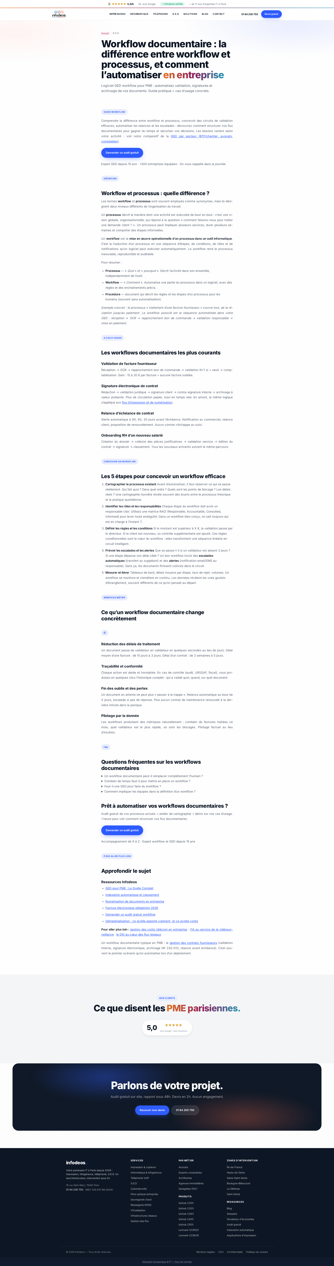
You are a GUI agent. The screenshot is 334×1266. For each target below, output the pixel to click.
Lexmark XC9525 (189, 1229)
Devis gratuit (271, 14)
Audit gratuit (234, 1224)
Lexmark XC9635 (189, 1235)
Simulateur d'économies (240, 1219)
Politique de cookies (257, 1252)
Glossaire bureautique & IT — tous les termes (167, 1261)
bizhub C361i (186, 1213)
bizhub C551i (186, 1224)
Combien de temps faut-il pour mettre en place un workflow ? (147, 781)
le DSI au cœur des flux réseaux (138, 934)
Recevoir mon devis (152, 1110)
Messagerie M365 (141, 1204)
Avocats (183, 1167)
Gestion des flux (140, 1221)
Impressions (117, 14)
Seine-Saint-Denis (237, 1177)
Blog (205, 14)
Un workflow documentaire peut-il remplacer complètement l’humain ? (153, 776)
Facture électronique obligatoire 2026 (131, 908)
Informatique (139, 14)
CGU (221, 1252)
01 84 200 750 (249, 14)
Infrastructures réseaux (144, 1215)
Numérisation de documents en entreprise (134, 901)
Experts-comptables (190, 1172)
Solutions (190, 14)
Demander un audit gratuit (122, 152)
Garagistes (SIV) (188, 1188)
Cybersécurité (139, 1188)
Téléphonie (160, 14)
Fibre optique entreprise (144, 1194)
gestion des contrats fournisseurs (193, 943)
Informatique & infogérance (146, 1172)
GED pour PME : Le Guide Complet (129, 888)
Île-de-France (234, 1167)
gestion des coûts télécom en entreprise (158, 929)
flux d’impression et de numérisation (147, 402)
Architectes (185, 1177)
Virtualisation (138, 1210)
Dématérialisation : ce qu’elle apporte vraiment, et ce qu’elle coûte (151, 921)
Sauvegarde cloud (141, 1199)
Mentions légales (205, 1252)
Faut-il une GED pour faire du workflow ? (132, 786)
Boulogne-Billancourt (238, 1183)
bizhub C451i (186, 1219)
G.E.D (175, 14)
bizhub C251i (186, 1202)
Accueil (105, 33)
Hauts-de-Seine (236, 1172)
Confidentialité (235, 1252)
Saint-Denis (233, 1194)
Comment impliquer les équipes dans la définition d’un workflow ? (150, 791)
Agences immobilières (191, 1183)
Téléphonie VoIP (140, 1177)
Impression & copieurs (143, 1167)
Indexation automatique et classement (132, 895)
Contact (219, 14)
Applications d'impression (241, 1235)
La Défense (233, 1188)
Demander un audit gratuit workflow (130, 914)
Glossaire (232, 1213)
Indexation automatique (240, 1229)
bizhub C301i (186, 1208)
